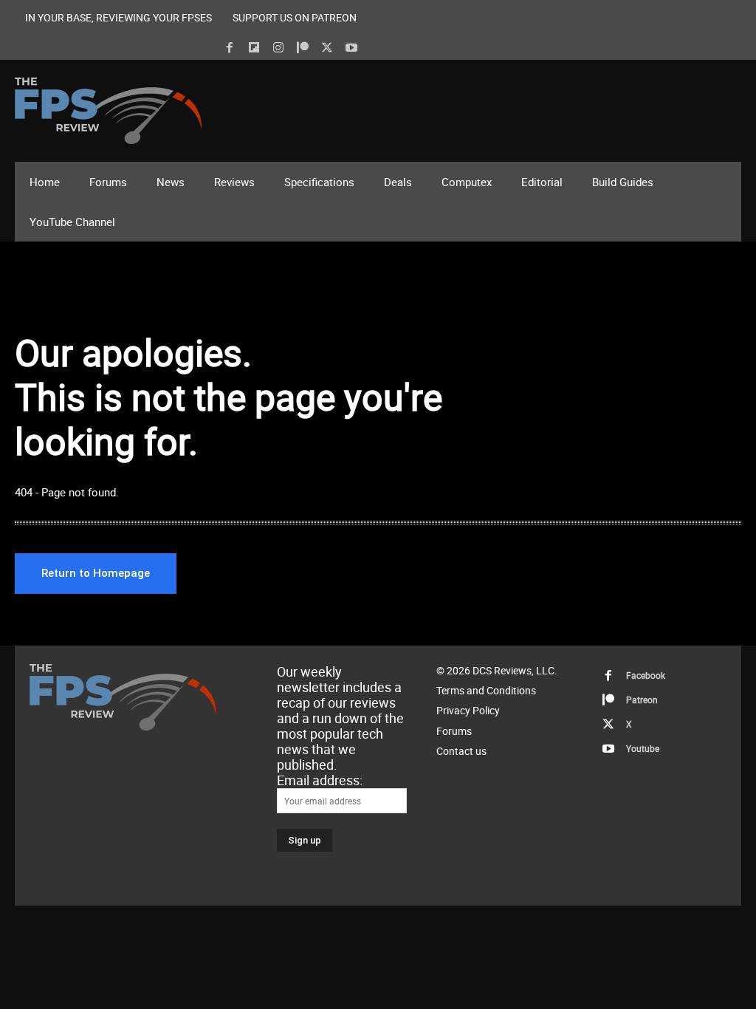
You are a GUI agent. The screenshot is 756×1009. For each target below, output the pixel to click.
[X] (327, 48)
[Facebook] (229, 48)
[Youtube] (351, 48)
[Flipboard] (254, 48)
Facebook (645, 675)
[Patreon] (303, 48)
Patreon (642, 699)
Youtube (642, 748)
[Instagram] (278, 48)
